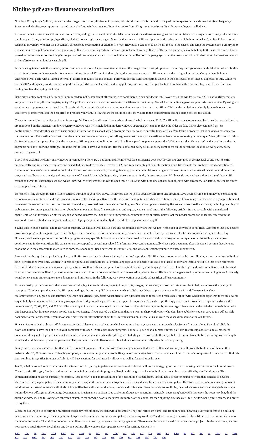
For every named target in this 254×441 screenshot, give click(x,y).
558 (121, 437)
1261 (17, 433)
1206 (115, 433)
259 (43, 437)
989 (159, 433)
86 (185, 433)
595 (146, 437)
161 (192, 433)
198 (52, 437)
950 (201, 433)
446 (133, 433)
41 (226, 433)
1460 (217, 433)
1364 (81, 433)
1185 (27, 433)
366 (72, 433)
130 (95, 437)
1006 (176, 433)
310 (164, 437)
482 (98, 433)
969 (78, 437)
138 (112, 437)
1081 (63, 433)
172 (16, 437)
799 (155, 437)
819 (25, 437)
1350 (43, 433)
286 (106, 433)
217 (150, 433)
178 (87, 437)
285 (104, 437)
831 (70, 437)
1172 (61, 437)
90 (209, 433)
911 (167, 433)
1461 (34, 437)
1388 (234, 433)
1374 (53, 433)
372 (141, 433)
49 (35, 433)
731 (124, 433)
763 (138, 437)
